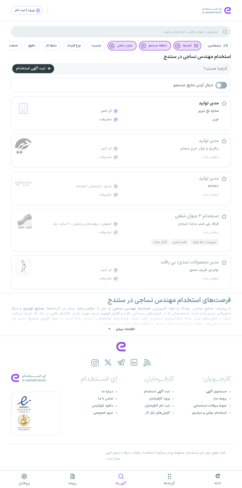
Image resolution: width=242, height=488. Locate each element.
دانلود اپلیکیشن (102, 405)
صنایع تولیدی (33, 308)
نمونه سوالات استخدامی (210, 405)
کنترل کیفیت (109, 313)
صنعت (13, 45)
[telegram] (121, 362)
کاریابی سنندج (39, 318)
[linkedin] (134, 362)
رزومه (72, 483)
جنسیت (96, 45)
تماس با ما (105, 398)
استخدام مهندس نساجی (131, 308)
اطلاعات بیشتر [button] (125, 329)
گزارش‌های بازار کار (157, 412)
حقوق (31, 45)
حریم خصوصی (103, 412)
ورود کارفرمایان (159, 398)
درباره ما (107, 391)
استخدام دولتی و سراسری (209, 412)
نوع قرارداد (74, 45)
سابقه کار (51, 45)
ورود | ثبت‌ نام (25, 10)
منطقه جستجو (157, 45)
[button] (217, 45)
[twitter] (108, 362)
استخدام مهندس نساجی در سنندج (197, 56)
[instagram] (95, 362)
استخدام (105, 318)
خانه (217, 483)
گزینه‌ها (169, 483)
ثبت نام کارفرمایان (157, 405)
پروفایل (24, 483)
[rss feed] (147, 362)
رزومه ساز (220, 398)
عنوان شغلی (125, 45)
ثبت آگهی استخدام (31, 68)
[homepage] (121, 346)
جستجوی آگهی (216, 391)
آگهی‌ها (120, 483)
